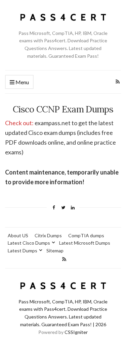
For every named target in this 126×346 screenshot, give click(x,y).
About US (18, 235)
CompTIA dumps (86, 235)
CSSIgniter (76, 332)
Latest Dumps (22, 250)
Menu (21, 82)
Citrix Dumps (48, 235)
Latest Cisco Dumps (29, 243)
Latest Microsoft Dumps (84, 243)
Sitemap (55, 250)
